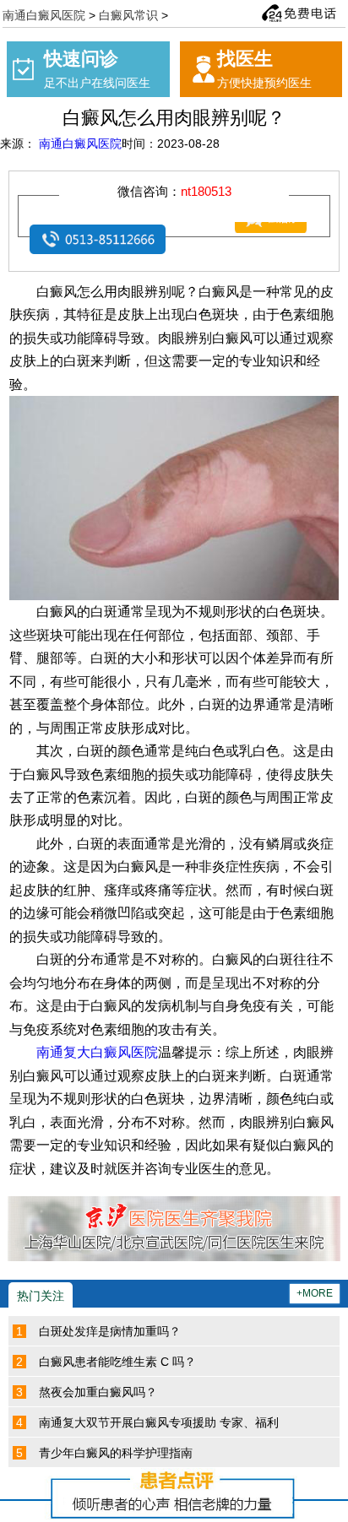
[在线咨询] (258, 227)
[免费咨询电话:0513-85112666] (299, 12)
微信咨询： (174, 191)
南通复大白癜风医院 (97, 1051)
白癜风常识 (128, 14)
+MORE (314, 1293)
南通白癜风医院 (44, 14)
